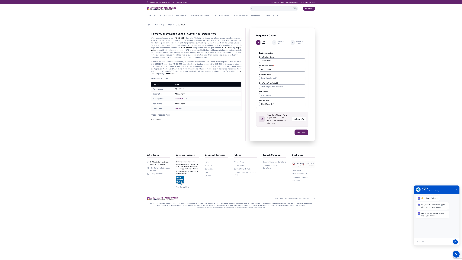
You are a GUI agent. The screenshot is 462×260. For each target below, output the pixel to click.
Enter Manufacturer (266, 66)
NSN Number (263, 92)
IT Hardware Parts (240, 15)
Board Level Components (200, 15)
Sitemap (208, 176)
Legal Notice (296, 170)
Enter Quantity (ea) (266, 74)
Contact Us (270, 15)
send (455, 241)
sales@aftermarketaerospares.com (286, 2)
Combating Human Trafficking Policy (245, 173)
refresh (456, 189)
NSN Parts (167, 15)
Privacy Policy (239, 162)
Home (149, 15)
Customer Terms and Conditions (271, 166)
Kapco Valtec (166, 25)
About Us (157, 15)
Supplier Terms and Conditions (274, 162)
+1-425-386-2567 (309, 2)
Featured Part (256, 15)
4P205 (177, 109)
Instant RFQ (309, 9)
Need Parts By (264, 100)
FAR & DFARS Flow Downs (301, 174)
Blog (278, 15)
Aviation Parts (181, 15)
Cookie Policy (239, 165)
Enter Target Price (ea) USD (268, 83)
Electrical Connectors (221, 15)
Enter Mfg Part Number (267, 57)
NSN (156, 25)
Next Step (301, 132)
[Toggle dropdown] (172, 15)
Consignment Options (300, 177)
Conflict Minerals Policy (242, 169)
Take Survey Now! (182, 187)
